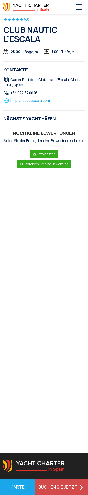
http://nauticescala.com (30, 100)
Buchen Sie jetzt (58, 487)
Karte (18, 487)
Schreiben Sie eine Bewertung (45, 164)
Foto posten (46, 154)
